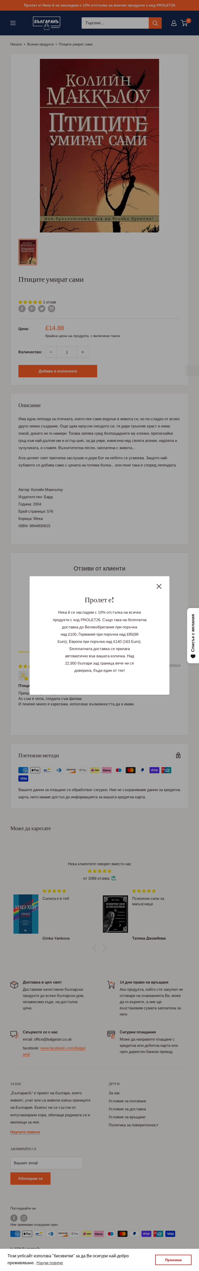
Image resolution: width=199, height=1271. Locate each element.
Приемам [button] (173, 1260)
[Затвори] (159, 586)
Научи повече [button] (50, 1263)
